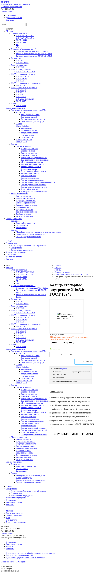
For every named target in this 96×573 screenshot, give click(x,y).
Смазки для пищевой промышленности (38, 182)
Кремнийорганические (26, 223)
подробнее (63, 369)
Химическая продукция (16, 252)
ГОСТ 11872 (21, 85)
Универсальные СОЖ (30, 115)
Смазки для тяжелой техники (33, 185)
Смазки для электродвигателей (34, 187)
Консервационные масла (26, 205)
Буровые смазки (28, 151)
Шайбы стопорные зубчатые (23, 74)
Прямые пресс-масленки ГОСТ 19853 (32, 51)
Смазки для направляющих (32, 180)
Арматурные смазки (29, 148)
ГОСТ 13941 (21, 42)
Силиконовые (22, 225)
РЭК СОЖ (20, 112)
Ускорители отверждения (21, 250)
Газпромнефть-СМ (24, 139)
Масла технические (19, 194)
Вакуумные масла (23, 196)
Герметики (15, 221)
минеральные (26, 128)
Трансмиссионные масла (26, 212)
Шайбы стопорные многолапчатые (26, 83)
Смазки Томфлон (23, 146)
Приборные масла (23, 207)
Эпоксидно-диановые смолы (28, 237)
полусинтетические (29, 133)
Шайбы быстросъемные (21, 69)
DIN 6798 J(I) (21, 78)
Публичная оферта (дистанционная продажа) (25, 557)
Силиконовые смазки (30, 178)
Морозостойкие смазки (31, 167)
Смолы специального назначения (30, 234)
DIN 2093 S (21, 97)
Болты (13, 103)
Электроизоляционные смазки (34, 191)
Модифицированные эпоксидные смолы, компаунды (38, 232)
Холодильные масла (24, 216)
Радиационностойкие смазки (33, 171)
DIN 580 (19, 60)
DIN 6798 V (21, 81)
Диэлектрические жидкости (33, 119)
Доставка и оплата (14, 18)
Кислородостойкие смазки (32, 164)
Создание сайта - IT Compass (13, 562)
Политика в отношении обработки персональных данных (30, 553)
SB (17, 45)
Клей (10, 241)
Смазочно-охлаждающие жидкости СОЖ (28, 110)
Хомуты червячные (19, 65)
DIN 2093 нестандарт (25, 99)
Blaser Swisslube (23, 126)
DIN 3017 (20, 67)
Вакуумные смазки (29, 153)
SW (17, 47)
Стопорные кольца (19, 33)
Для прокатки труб (29, 117)
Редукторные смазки (30, 173)
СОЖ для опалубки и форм (32, 121)
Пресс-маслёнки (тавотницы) (23, 49)
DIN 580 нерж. (22, 63)
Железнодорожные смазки (32, 162)
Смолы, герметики (14, 219)
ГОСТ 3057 (21, 101)
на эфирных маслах (29, 130)
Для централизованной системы (34, 160)
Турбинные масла (23, 214)
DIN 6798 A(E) (22, 76)
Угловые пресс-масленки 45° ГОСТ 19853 (34, 54)
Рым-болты (16, 58)
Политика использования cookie (20, 555)
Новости (9, 546)
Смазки (14, 144)
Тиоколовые (21, 228)
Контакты (10, 20)
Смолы (14, 230)
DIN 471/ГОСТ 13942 (25, 36)
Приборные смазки (29, 169)
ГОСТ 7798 (21, 106)
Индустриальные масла (26, 200)
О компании (11, 15)
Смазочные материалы (15, 108)
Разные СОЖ (21, 142)
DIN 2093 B (21, 92)
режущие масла (27, 135)
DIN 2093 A (21, 90)
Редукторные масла (24, 209)
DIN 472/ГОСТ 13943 (25, 38)
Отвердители (11, 243)
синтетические (27, 137)
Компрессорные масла (25, 203)
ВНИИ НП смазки (29, 155)
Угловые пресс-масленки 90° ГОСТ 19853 (34, 56)
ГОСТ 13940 (21, 40)
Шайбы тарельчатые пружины (24, 87)
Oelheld (19, 124)
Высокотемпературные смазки (34, 158)
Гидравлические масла (25, 198)
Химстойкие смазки (29, 189)
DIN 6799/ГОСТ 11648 (25, 72)
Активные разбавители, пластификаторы (28, 245)
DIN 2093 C (21, 94)
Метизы (9, 31)
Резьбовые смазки (28, 176)
